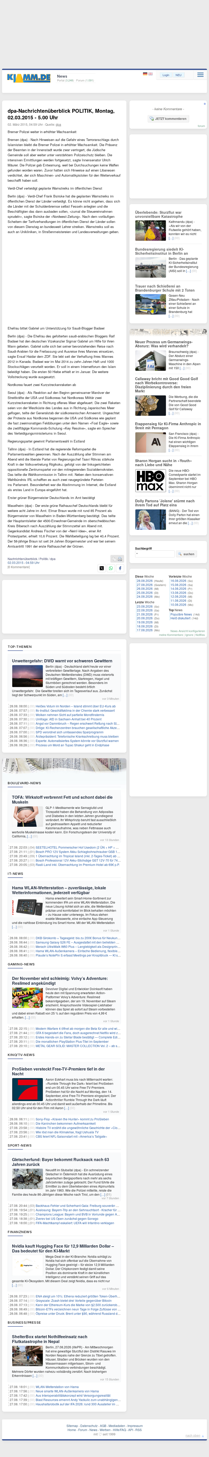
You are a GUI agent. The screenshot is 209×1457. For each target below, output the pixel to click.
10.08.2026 (178, 604)
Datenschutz (89, 1425)
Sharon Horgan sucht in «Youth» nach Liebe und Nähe (163, 462)
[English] (150, 74)
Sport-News (20, 1145)
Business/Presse (24, 1322)
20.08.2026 (145, 618)
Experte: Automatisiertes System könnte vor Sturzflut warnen (77, 740)
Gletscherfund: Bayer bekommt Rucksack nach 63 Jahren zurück (60, 1161)
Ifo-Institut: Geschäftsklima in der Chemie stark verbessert (75, 710)
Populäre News (181, 614)
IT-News (15, 874)
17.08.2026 (145, 630)
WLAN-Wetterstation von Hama (57, 1386)
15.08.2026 (178, 584)
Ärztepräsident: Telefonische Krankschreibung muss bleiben (77, 736)
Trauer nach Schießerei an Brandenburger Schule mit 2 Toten (165, 288)
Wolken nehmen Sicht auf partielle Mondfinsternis (70, 714)
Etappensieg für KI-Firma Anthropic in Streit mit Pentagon (168, 425)
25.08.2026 (145, 592)
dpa (58, 124)
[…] (65, 695)
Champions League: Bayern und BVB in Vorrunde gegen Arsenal (81, 1214)
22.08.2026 (145, 610)
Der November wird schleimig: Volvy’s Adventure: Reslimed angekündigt (60, 980)
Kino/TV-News (21, 1055)
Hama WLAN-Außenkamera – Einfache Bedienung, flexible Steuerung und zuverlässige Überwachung (107, 951)
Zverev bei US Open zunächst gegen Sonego (67, 1218)
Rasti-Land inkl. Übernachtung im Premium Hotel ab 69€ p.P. (78, 864)
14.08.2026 (178, 588)
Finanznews (20, 1232)
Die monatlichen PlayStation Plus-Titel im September (72, 1041)
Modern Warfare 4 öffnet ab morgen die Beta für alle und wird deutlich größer (89, 1028)
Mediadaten (117, 1425)
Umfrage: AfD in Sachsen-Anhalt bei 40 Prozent (68, 719)
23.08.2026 (145, 606)
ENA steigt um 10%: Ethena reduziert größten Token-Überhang (79, 1296)
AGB (103, 1425)
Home (72, 1429)
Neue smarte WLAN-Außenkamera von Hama (67, 1391)
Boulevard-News (24, 783)
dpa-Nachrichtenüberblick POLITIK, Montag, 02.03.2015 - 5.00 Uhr (61, 114)
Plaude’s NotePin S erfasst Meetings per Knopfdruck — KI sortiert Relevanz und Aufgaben (98, 955)
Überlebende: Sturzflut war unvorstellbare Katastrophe (159, 214)
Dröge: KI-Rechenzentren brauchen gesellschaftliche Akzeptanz (80, 727)
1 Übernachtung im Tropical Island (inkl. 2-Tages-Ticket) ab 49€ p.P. (82, 856)
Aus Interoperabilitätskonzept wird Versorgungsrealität (73, 1395)
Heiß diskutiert (180, 618)
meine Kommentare (171, 635)
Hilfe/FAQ (119, 1429)
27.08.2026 (145, 584)
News (93, 1429)
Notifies (200, 635)
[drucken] (120, 559)
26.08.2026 (145, 588)
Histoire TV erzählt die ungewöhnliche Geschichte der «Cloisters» (81, 1127)
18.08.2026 (145, 626)
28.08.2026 (145, 580)
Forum (82, 1429)
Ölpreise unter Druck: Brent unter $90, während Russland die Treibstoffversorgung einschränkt (101, 1313)
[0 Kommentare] (19, 567)
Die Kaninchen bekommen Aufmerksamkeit (66, 1123)
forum (201, 126)
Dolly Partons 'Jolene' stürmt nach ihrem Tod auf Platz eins (165, 502)
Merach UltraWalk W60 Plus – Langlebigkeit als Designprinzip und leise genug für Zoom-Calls (101, 946)
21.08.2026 (145, 614)
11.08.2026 (178, 600)
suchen (189, 554)
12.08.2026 (178, 596)
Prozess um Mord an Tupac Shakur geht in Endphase (72, 745)
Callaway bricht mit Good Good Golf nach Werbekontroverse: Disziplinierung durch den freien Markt (166, 384)
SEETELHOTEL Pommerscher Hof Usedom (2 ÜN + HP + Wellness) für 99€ (88, 847)
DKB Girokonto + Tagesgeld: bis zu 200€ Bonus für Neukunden (79, 938)
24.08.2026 (145, 596)
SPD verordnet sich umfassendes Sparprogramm (69, 732)
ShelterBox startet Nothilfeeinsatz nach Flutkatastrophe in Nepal (49, 1339)
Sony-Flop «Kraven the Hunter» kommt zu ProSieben (72, 1119)
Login (166, 75)
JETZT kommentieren (170, 118)
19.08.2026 (145, 622)
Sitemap (72, 1425)
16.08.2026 (178, 580)
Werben (105, 1429)
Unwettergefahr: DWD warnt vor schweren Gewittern (62, 661)
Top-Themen (20, 647)
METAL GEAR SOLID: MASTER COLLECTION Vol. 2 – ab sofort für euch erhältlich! (93, 1046)
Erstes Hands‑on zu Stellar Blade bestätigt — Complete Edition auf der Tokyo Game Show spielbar (104, 1037)
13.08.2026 (178, 592)
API (130, 1429)
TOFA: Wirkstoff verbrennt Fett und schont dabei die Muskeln (62, 799)
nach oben (193, 1435)
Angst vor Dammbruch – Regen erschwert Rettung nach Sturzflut (80, 723)
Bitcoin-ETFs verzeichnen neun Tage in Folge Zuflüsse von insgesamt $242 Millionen (94, 1309)
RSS (138, 1429)
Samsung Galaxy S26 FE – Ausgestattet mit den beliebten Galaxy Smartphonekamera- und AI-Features (107, 942)
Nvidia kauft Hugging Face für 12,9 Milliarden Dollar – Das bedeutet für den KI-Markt (63, 1248)
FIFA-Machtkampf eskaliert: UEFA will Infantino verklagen (75, 1223)
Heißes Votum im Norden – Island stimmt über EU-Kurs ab (76, 706)
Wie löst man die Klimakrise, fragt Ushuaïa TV (67, 1132)
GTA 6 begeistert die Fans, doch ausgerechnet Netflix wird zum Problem (85, 1033)
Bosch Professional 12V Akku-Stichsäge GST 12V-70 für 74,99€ (80, 860)
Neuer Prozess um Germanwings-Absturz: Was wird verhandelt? (164, 343)
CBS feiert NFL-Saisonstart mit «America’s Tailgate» (71, 1136)
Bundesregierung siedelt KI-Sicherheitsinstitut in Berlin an (161, 251)
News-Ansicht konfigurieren (188, 631)
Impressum (135, 1425)
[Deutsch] (145, 74)
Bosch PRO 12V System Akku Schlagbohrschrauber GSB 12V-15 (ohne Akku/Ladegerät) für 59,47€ (104, 851)
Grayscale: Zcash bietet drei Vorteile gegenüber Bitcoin (74, 1300)
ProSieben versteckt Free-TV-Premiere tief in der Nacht (58, 1071)
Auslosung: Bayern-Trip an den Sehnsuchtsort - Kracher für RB (79, 1210)
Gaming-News (21, 964)
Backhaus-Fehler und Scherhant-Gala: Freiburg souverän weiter (80, 1205)
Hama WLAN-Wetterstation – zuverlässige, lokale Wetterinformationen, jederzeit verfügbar (59, 890)
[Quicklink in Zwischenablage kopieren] (114, 559)
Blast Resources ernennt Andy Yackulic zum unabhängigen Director (82, 1399)
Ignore (189, 635)
